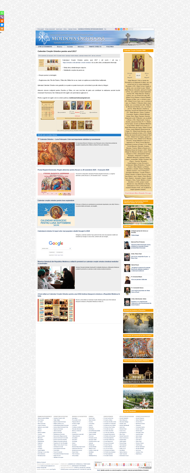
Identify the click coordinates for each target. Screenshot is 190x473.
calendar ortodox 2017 (85, 55)
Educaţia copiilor (93, 439)
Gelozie (90, 425)
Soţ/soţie (91, 443)
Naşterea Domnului (58, 429)
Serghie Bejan (123, 439)
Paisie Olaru (139, 441)
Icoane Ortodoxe (42, 425)
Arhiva (65, 29)
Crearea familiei (92, 432)
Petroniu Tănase (140, 443)
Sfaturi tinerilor (92, 420)
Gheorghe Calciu (140, 432)
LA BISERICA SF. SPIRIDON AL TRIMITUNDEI (79, 464)
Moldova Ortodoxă (41, 462)
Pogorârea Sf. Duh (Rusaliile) (60, 443)
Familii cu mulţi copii (93, 450)
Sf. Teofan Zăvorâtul (108, 430)
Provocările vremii (76, 420)
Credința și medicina (77, 427)
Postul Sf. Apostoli (58, 452)
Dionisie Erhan (123, 429)
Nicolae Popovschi (124, 436)
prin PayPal (53, 469)
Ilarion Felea (139, 437)
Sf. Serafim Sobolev (108, 455)
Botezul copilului (41, 432)
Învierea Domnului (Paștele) (60, 439)
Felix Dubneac (123, 445)
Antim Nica (122, 427)
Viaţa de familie (92, 434)
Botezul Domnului (58, 432)
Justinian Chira (139, 452)
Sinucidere (74, 439)
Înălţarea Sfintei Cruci (59, 423)
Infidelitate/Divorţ (93, 455)
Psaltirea (40, 446)
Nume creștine (41, 436)
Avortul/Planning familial (94, 430)
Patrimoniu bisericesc (77, 448)
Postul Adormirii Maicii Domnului (61, 453)
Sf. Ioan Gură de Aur (108, 418)
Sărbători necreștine (58, 457)
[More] (2, 29)
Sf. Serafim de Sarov (108, 429)
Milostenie (40, 437)
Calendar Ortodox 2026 (59, 418)
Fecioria (91, 421)
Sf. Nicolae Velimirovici (109, 439)
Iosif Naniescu (123, 432)
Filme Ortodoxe (76, 453)
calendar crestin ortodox (71, 55)
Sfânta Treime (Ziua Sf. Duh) (60, 445)
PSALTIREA (110, 46)
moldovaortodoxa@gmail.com (47, 465)
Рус (105, 29)
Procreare (91, 436)
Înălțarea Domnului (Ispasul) (60, 441)
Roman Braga (123, 443)
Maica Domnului (41, 423)
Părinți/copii (91, 445)
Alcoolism (74, 445)
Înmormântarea (41, 453)
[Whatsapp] (2, 13)
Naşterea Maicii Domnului (60, 421)
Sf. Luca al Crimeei (108, 448)
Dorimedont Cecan (124, 455)
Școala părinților (92, 446)
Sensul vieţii (91, 418)
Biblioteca (81, 46)
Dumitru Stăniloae (140, 429)
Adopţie (90, 453)
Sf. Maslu (40, 448)
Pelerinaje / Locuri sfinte (43, 452)
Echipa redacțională (50, 29)
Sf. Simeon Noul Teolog (109, 427)
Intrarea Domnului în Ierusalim (61, 437)
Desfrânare (91, 429)
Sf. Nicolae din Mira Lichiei (110, 421)
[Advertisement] (60, 14)
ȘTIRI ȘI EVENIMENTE (45, 46)
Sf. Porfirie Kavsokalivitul (109, 452)
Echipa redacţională (41, 467)
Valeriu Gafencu (123, 452)
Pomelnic (40, 445)
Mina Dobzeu (123, 446)
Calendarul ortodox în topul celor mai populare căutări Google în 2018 (64, 231)
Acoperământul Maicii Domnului (61, 425)
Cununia (40, 434)
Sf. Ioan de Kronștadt (109, 443)
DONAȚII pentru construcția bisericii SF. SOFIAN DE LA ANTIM (76, 469)
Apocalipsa (74, 418)
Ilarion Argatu (139, 436)
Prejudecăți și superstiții (77, 434)
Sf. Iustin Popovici (108, 445)
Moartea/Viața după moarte (78, 446)
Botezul (39, 430)
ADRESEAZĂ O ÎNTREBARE (79, 465)
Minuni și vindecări (76, 430)
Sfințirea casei (92, 448)
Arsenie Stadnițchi (124, 418)
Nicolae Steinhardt (140, 446)
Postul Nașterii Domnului (59, 448)
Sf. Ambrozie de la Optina (110, 425)
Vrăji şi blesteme (76, 436)
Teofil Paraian (139, 445)
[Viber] (2, 17)
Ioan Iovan (138, 450)
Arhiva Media (75, 455)
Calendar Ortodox (72, 29)
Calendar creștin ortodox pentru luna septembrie (56, 200)
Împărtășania (41, 441)
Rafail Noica (139, 453)
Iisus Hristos (41, 420)
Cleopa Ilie (138, 425)
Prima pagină (41, 29)
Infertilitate (91, 452)
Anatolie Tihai (123, 423)
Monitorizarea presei (77, 450)
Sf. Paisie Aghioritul (108, 453)
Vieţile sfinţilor (57, 420)
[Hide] (1, 32)
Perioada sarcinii (93, 437)
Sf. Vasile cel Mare (108, 420)
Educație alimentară (77, 429)
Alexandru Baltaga (124, 421)
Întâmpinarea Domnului (59, 434)
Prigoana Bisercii (76, 421)
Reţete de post (57, 455)
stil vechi (98, 55)
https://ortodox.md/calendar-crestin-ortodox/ (77, 62)
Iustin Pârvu (139, 439)
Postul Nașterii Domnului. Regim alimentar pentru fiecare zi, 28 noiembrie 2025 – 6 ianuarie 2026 (73, 170)
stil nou (94, 55)
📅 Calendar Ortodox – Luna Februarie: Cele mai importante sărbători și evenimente (69, 139)
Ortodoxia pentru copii (94, 441)
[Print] (2, 21)
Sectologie (74, 441)
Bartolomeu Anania (140, 423)
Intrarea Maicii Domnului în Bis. (61, 427)
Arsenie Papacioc (140, 418)
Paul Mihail (122, 450)
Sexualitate (74, 437)
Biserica (59, 46)
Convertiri (74, 425)
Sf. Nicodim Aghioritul (109, 437)
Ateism (73, 443)
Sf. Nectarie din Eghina (109, 450)
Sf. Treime (40, 421)
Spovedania (40, 439)
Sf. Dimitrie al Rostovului (109, 436)
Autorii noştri (59, 29)
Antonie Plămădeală (124, 425)
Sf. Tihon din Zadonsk (109, 432)
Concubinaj (91, 423)
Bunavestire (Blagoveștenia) (60, 436)
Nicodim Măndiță (140, 448)
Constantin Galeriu (140, 427)
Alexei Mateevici (123, 420)
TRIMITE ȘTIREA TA (95, 46)
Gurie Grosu (123, 430)
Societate (70, 46)
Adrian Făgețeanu (140, 420)
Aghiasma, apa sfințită (43, 427)
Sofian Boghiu (123, 441)
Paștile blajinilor (41, 450)
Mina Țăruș (122, 434)
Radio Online (75, 452)
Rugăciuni (40, 443)
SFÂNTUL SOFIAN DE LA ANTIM (82, 467)
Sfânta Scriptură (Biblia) (43, 418)
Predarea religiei (76, 423)
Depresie (91, 427)
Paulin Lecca (123, 448)
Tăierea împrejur (57, 430)
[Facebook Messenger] (2, 25)
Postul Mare (56, 450)
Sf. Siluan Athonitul (108, 446)
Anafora (39, 429)
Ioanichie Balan (139, 434)
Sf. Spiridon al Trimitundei (110, 423)
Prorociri (74, 432)
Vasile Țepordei (123, 453)
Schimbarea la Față (58, 446)
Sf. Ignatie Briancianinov (109, 434)
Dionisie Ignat (139, 430)
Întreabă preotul (41, 455)
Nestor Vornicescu (124, 437)
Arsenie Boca (139, 421)
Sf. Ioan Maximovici (108, 441)
